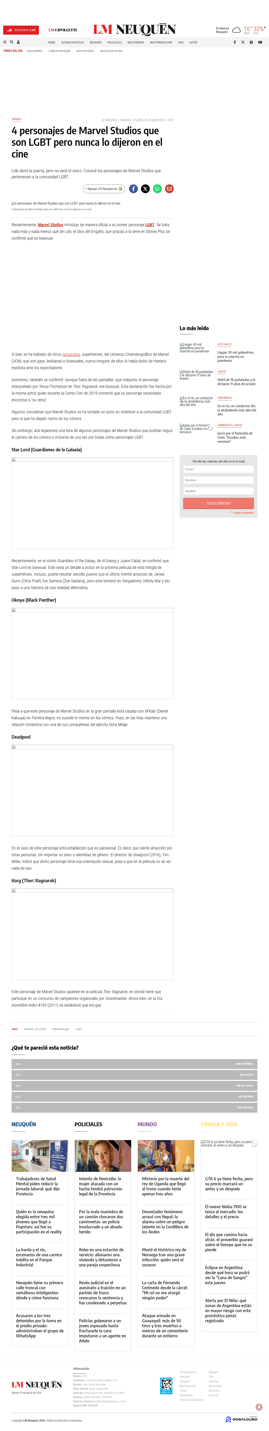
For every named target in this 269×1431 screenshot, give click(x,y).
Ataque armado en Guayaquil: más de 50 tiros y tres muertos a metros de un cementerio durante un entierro (165, 1325)
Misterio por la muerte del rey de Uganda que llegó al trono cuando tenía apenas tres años (165, 1186)
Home (51, 42)
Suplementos (186, 1395)
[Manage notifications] (259, 1407)
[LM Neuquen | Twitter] (244, 42)
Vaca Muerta (34, 51)
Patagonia (185, 1381)
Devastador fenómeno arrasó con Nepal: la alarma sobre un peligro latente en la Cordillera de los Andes (165, 1221)
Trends (16, 119)
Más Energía (136, 42)
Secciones (214, 1390)
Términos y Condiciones (191, 1400)
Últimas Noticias (72, 42)
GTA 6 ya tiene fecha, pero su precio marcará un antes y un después (229, 1183)
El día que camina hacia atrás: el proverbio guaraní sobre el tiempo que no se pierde (229, 1242)
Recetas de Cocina (111, 51)
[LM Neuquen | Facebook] (235, 42)
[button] (5, 42)
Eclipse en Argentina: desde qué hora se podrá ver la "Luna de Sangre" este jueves (227, 1275)
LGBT (149, 224)
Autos (193, 42)
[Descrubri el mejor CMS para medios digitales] (241, 1423)
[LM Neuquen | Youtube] (260, 42)
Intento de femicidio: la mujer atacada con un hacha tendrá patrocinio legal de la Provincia (100, 1186)
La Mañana (109, 120)
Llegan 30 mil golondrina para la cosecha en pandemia (235, 356)
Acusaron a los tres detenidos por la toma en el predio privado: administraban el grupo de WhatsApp (40, 1325)
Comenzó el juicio (230, 425)
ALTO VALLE (225, 344)
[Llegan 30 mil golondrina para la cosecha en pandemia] (196, 352)
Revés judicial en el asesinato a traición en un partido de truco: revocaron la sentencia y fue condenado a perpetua (103, 1292)
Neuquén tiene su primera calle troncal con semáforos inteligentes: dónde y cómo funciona (39, 1290)
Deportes (213, 1381)
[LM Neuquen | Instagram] (252, 42)
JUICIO (222, 371)
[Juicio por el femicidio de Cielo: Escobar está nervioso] (196, 433)
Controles (225, 397)
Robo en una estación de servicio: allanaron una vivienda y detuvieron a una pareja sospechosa (101, 1257)
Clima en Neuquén (59, 51)
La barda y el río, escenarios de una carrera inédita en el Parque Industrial (39, 1257)
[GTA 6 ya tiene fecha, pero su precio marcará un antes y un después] (229, 1156)
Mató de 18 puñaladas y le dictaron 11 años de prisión (237, 382)
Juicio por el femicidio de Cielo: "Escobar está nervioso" (235, 437)
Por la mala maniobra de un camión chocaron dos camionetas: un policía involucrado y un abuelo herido (101, 1221)
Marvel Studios (131, 120)
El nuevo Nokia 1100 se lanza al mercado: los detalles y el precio (226, 1211)
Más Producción (161, 42)
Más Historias (85, 51)
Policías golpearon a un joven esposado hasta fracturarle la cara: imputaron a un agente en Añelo (102, 1330)
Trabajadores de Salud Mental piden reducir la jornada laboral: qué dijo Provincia (38, 1186)
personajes (71, 354)
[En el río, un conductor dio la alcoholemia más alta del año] (196, 405)
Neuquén (96, 42)
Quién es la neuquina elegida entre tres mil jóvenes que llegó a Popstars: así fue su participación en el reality (39, 1221)
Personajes (61, 1029)
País (180, 42)
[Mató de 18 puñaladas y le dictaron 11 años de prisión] (196, 379)
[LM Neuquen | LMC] (63, 30)
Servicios (213, 1395)
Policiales (114, 42)
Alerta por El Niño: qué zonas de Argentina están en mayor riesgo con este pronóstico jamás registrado (228, 1310)
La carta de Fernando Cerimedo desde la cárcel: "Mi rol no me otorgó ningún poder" (165, 1290)
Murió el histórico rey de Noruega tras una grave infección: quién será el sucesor (164, 1257)
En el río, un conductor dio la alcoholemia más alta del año (237, 410)
